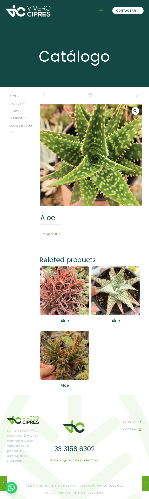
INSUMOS (64, 493)
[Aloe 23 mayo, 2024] (3, 483)
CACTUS (49, 493)
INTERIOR (79, 493)
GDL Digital (116, 486)
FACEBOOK (130, 422)
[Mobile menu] (101, 10)
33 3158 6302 (74, 449)
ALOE (58, 234)
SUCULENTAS (96, 493)
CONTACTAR (126, 10)
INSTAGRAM (129, 429)
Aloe (65, 321)
